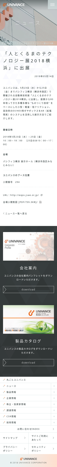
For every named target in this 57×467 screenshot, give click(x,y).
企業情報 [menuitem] (11, 398)
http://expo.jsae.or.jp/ (24, 195)
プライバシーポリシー (10, 448)
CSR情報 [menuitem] (11, 416)
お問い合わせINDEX (28, 428)
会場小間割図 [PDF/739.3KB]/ (20, 202)
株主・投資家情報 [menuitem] (16, 404)
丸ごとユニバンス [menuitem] (16, 379)
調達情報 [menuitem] (11, 410)
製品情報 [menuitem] (11, 392)
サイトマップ (10, 437)
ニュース (6, 43)
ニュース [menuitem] (11, 385)
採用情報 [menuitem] (11, 422)
